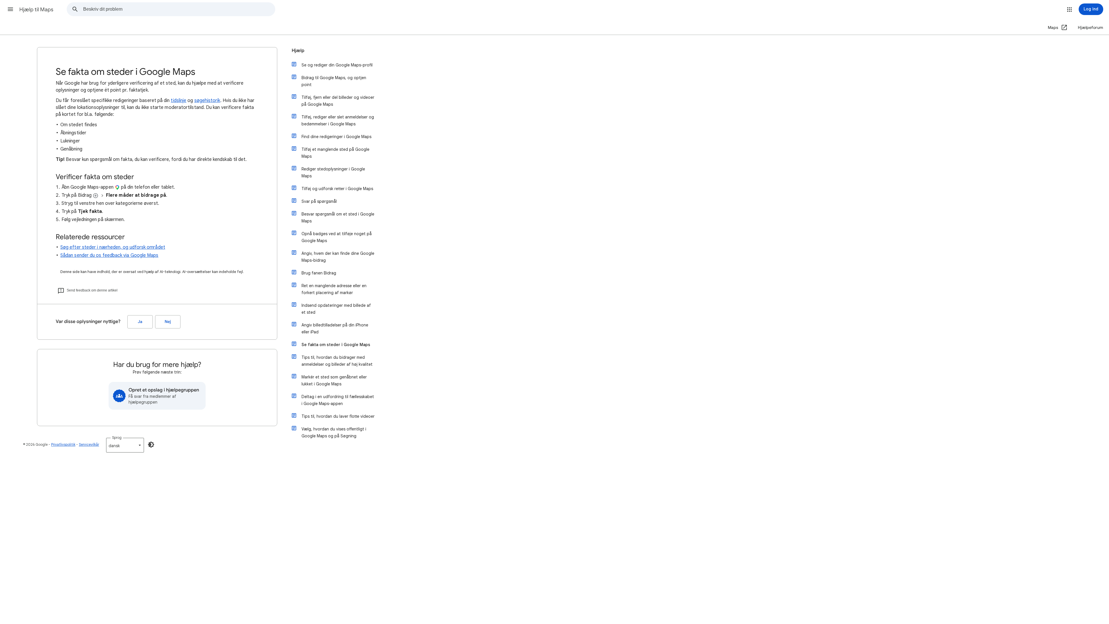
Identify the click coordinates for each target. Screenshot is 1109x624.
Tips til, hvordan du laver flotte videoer (338, 416)
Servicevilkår (89, 444)
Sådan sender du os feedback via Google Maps (109, 255)
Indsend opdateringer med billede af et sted (336, 309)
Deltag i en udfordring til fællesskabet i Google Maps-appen (338, 400)
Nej (168, 321)
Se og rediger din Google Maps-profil (337, 65)
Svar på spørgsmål (319, 201)
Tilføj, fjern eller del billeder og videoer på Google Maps (338, 101)
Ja (140, 321)
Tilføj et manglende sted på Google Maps (335, 153)
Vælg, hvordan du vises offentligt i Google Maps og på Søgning (334, 432)
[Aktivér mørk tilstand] (151, 445)
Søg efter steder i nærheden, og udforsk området (112, 247)
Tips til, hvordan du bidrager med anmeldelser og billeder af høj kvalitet (337, 361)
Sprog (117, 437)
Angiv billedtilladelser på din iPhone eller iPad (335, 328)
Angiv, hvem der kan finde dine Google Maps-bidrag (338, 257)
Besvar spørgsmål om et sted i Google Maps (338, 217)
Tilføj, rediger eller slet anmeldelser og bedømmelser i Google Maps (338, 120)
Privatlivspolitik (63, 444)
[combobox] (179, 9)
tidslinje (178, 100)
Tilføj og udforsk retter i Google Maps (337, 188)
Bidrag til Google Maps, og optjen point (334, 81)
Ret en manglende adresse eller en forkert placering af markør (334, 289)
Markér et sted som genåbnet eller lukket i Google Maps (334, 380)
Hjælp (298, 50)
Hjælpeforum (1090, 27)
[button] (10, 9)
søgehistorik (207, 100)
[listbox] (125, 445)
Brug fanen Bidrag (319, 273)
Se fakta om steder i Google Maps (336, 344)
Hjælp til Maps (36, 9)
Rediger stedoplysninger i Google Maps (333, 172)
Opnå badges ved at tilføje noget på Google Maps (337, 237)
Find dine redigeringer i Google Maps (336, 136)
